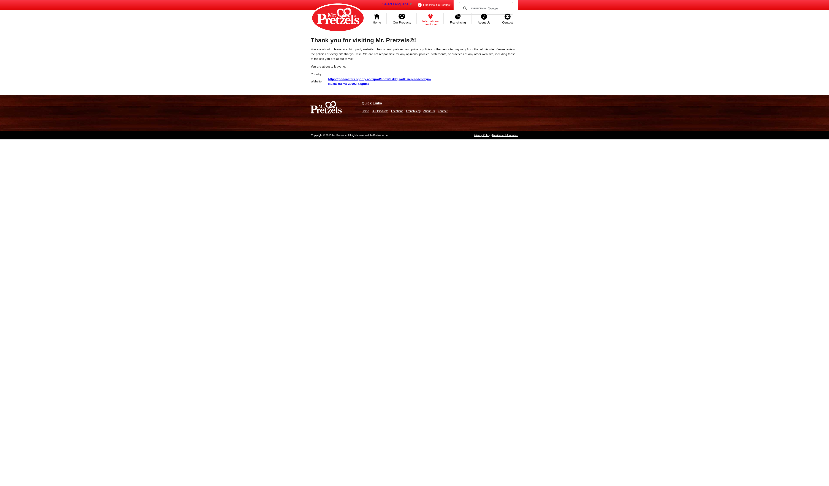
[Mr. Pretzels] (326, 107)
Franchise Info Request (436, 4)
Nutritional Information (505, 135)
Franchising (458, 22)
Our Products (402, 22)
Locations (397, 111)
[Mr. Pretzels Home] (338, 18)
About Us (484, 22)
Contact (507, 22)
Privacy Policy (482, 135)
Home (377, 22)
